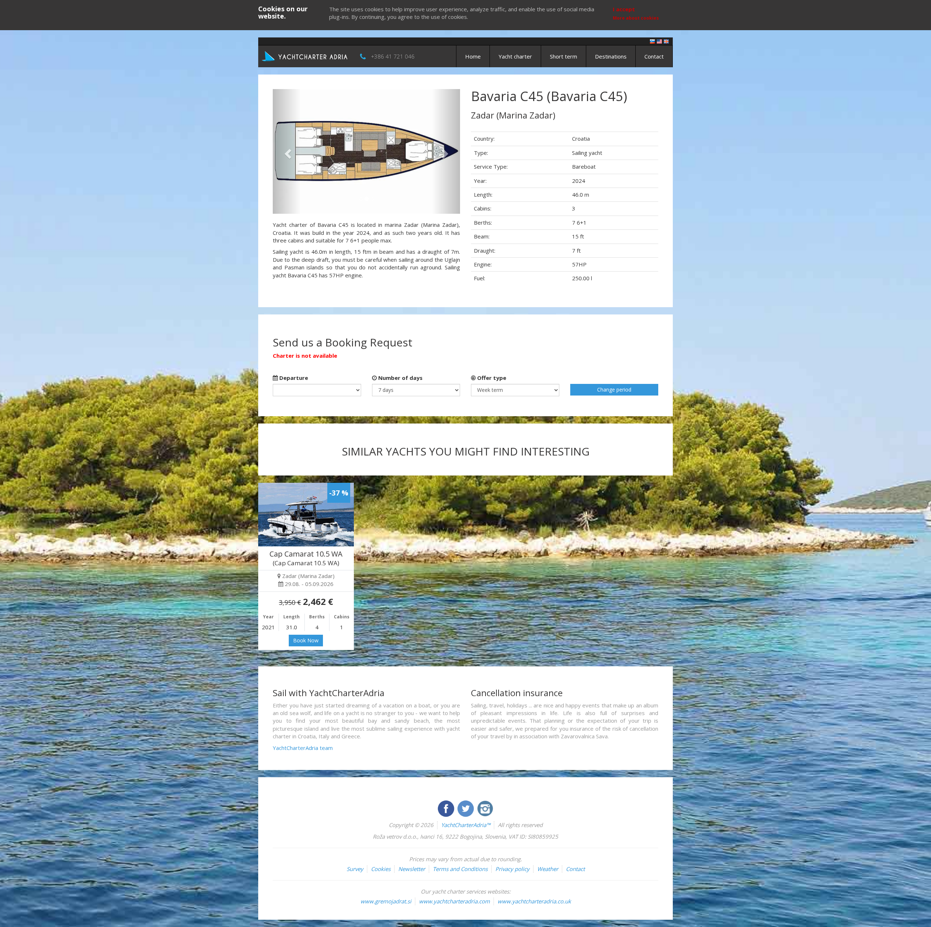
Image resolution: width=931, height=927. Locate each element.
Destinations (611, 56)
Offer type (491, 377)
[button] (287, 151)
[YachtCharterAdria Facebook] (446, 807)
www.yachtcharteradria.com (454, 901)
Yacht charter (515, 56)
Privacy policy (512, 868)
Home (473, 56)
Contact (654, 56)
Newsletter (411, 868)
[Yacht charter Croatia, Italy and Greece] (659, 41)
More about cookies (636, 18)
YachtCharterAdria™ (465, 824)
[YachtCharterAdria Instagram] (485, 807)
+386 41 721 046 (393, 56)
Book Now (306, 640)
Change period (614, 389)
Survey (355, 868)
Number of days (400, 377)
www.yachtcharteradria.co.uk (534, 901)
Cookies (381, 868)
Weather (547, 868)
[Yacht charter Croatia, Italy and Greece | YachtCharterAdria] (305, 55)
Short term (563, 56)
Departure (293, 377)
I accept (624, 9)
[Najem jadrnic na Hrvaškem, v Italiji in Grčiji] (652, 41)
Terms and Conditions (460, 868)
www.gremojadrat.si (385, 901)
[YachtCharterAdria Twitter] (466, 807)
